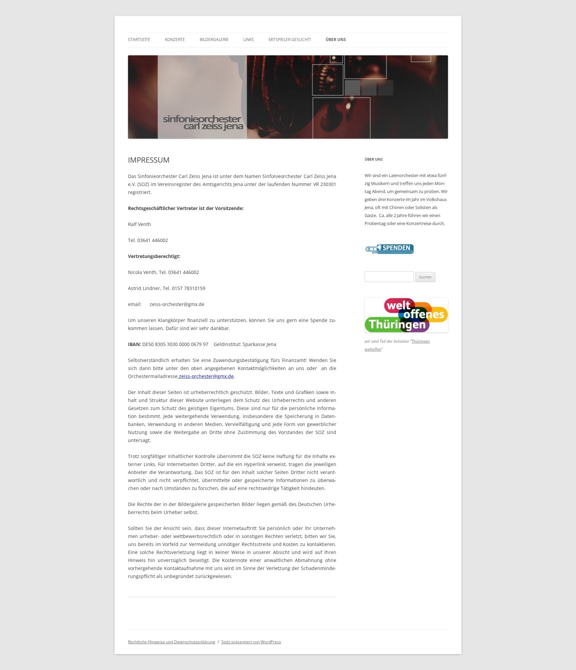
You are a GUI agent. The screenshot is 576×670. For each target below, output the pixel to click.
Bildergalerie (214, 39)
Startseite (139, 39)
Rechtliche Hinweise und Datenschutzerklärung (171, 642)
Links (248, 39)
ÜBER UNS (336, 39)
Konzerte (175, 39)
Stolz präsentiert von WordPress (251, 642)
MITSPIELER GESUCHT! (290, 39)
